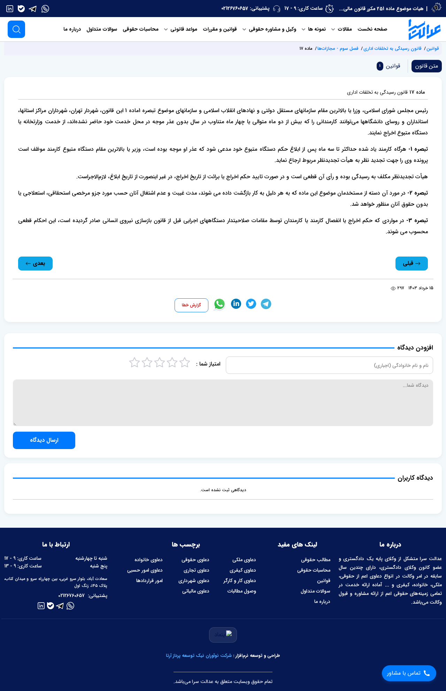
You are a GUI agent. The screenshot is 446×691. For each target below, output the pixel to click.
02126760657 (234, 8)
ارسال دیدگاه (44, 440)
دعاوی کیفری (243, 570)
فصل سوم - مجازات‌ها (338, 48)
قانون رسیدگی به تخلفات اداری (392, 48)
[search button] (16, 29)
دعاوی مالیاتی (195, 591)
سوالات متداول (101, 29)
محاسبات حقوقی (141, 29)
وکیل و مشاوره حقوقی (271, 29)
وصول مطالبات (242, 591)
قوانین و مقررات (220, 29)
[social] (45, 8)
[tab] (388, 66)
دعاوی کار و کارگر (239, 580)
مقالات (344, 29)
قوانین (432, 48)
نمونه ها (316, 29)
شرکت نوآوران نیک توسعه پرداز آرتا (199, 655)
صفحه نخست (372, 29)
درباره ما (72, 29)
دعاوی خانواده (148, 560)
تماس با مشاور (404, 673)
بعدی (38, 263)
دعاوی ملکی (244, 560)
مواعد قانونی (183, 29)
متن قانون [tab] (426, 66)
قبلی (409, 263)
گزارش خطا (191, 305)
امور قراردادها (149, 580)
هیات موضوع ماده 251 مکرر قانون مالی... (381, 8)
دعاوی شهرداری (193, 580)
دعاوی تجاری (196, 570)
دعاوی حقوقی (195, 560)
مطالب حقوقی (315, 560)
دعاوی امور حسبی (144, 570)
